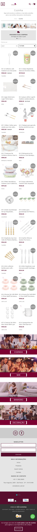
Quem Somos (18, 469)
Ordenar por (4, 42)
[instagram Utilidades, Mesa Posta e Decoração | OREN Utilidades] (15, 433)
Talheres (3, 76)
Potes (2, 188)
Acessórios (21, 76)
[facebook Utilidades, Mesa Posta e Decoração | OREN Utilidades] (21, 433)
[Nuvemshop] (18, 507)
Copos (20, 329)
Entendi (18, 529)
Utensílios (21, 132)
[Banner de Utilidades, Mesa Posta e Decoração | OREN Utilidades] (18, 344)
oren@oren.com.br (18, 486)
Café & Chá (4, 301)
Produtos (18, 466)
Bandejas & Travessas (6, 160)
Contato (18, 472)
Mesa (2, 104)
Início (15, 18)
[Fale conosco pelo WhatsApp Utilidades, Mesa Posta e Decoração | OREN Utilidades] (32, 516)
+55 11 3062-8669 (18, 479)
